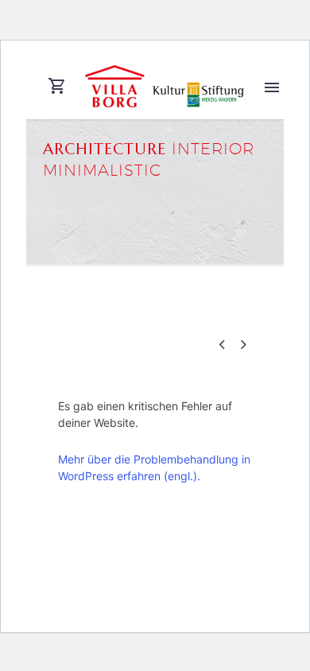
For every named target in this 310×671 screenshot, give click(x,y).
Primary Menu (272, 87)
